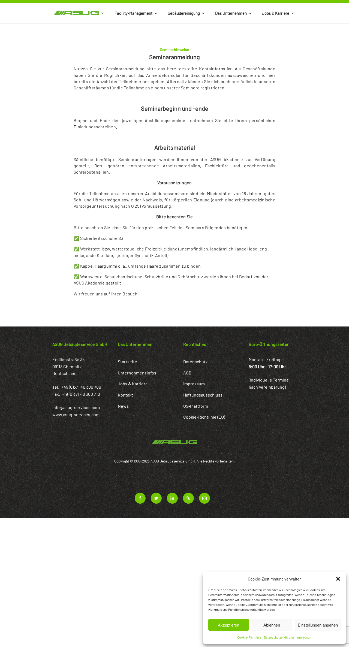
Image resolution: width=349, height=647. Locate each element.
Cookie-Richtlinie (249, 637)
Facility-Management (133, 13)
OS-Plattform (195, 406)
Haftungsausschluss (202, 394)
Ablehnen (271, 625)
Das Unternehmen (231, 13)
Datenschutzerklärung (279, 637)
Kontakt (125, 394)
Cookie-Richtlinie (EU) (204, 416)
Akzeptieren (228, 625)
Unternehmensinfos (137, 372)
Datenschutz (195, 361)
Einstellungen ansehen (318, 625)
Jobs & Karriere (275, 13)
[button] (338, 579)
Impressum (304, 637)
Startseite (127, 361)
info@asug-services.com (76, 407)
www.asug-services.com (76, 414)
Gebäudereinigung (184, 13)
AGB (187, 372)
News (123, 406)
